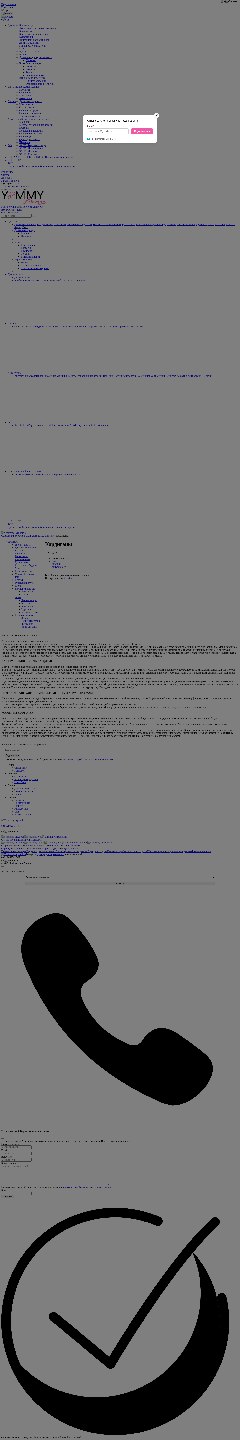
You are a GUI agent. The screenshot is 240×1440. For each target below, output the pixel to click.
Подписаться (142, 131)
